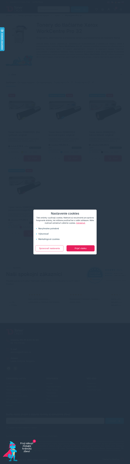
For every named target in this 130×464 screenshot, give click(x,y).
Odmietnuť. (80, 223)
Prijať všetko (81, 248)
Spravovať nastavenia (49, 248)
